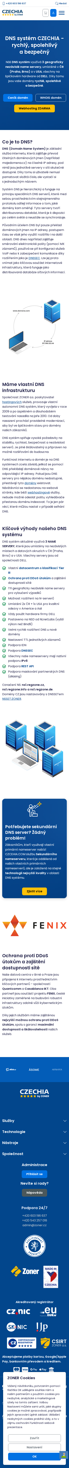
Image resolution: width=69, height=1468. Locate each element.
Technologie (13, 1131)
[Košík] (46, 13)
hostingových (12, 402)
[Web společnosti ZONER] (25, 1277)
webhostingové (39, 492)
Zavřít (34, 1438)
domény (30, 483)
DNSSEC (34, 258)
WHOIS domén (50, 98)
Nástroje (10, 1142)
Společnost (12, 1153)
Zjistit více (34, 891)
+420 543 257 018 (34, 1220)
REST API (27, 666)
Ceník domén (18, 98)
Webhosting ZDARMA (34, 108)
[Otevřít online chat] (64, 1455)
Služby (8, 1120)
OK (34, 1456)
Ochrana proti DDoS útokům (29, 578)
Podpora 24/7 (34, 1207)
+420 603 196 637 (15, 3)
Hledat (62, 3)
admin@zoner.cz (34, 1225)
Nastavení (34, 1447)
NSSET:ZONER (11, 699)
